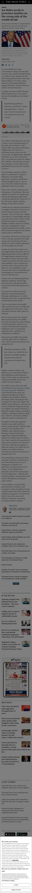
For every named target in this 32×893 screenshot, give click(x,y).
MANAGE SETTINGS (16, 890)
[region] (16, 864)
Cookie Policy (15, 860)
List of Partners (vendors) (8, 880)
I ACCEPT (16, 885)
